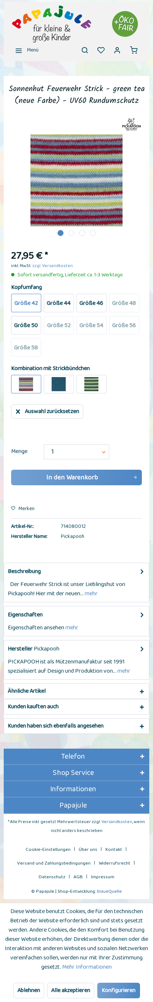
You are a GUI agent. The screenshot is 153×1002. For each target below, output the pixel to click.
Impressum (102, 877)
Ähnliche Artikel (27, 691)
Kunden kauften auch (33, 706)
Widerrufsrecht (114, 863)
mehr (91, 593)
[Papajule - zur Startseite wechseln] (76, 24)
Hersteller (20, 648)
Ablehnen (28, 990)
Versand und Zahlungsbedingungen (54, 863)
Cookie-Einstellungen (48, 849)
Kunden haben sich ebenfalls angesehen (56, 725)
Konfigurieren (119, 990)
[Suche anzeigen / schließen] (84, 50)
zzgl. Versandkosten (52, 265)
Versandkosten (116, 821)
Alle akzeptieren (70, 990)
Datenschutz (52, 877)
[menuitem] (25, 50)
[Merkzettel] (101, 50)
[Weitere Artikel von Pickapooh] (131, 124)
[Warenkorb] (133, 50)
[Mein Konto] (117, 50)
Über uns (88, 849)
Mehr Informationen (87, 967)
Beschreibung (24, 571)
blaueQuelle (109, 891)
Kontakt (113, 849)
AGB (78, 877)
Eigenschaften (25, 614)
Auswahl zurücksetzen (52, 411)
